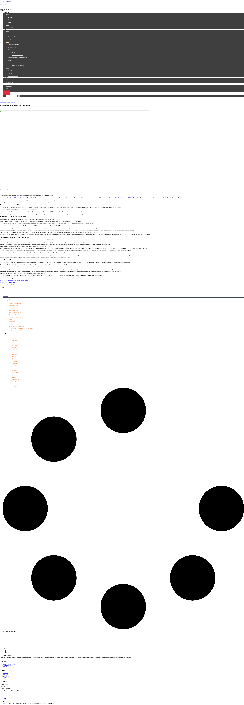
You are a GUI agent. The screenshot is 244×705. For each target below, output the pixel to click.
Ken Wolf (14, 358)
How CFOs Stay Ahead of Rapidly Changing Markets (11, 282)
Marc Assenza (15, 368)
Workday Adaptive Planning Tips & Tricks (17, 330)
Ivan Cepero (14, 349)
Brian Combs (14, 342)
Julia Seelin (14, 356)
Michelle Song (15, 372)
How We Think (6, 676)
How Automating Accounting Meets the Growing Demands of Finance (14, 280)
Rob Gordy (14, 377)
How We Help (6, 675)
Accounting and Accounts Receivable (7, 102)
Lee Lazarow (14, 361)
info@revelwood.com (5, 694)
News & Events (12, 319)
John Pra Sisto (15, 352)
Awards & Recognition (13, 305)
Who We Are (5, 673)
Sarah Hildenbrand (15, 381)
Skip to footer (5, 2)
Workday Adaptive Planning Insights (16, 326)
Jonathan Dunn (15, 354)
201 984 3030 (11, 686)
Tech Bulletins (11, 323)
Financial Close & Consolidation (15, 312)
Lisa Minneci (14, 363)
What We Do (5, 674)
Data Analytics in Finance (14, 307)
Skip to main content (7, 1)
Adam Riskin (14, 340)
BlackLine (5, 666)
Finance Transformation (13, 310)
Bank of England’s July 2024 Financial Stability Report (129, 197)
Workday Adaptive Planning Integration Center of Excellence (21, 328)
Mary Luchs (14, 370)
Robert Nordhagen (15, 379)
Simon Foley (14, 384)
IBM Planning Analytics (8, 665)
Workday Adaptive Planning (9, 664)
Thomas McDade (15, 386)
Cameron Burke (15, 345)
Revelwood (3, 191)
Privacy (4, 677)
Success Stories (12, 321)
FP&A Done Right (12, 314)
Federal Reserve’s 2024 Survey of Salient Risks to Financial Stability (21, 197)
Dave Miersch (15, 347)
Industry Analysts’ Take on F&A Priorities (8, 284)
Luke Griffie (14, 365)
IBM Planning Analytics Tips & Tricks (16, 317)
